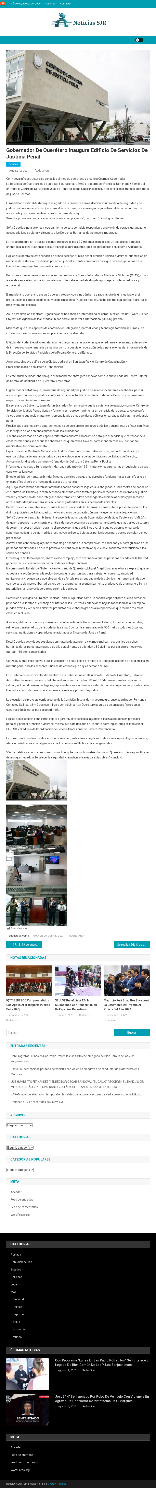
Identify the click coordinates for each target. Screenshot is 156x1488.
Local (14, 1284)
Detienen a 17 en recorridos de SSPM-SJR (38, 1102)
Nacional (18, 1299)
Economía (19, 1329)
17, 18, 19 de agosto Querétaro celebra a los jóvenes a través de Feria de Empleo (27, 944)
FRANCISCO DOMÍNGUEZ (48, 935)
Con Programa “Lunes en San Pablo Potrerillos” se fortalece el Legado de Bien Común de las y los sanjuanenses (72, 1058)
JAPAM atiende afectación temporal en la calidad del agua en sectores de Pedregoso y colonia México (76, 1094)
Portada (16, 1254)
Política (17, 1306)
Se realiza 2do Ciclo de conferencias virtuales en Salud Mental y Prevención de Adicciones (133, 944)
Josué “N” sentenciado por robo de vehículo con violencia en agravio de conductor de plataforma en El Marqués (75, 1071)
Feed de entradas (22, 1199)
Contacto (65, 3)
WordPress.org (20, 1214)
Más (13, 1292)
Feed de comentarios (24, 1207)
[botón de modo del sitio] (139, 40)
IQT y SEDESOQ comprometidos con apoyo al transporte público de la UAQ (28, 1005)
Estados (13, 164)
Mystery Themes (57, 1483)
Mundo (17, 1337)
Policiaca (16, 1277)
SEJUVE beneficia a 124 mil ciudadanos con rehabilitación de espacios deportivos (76, 1005)
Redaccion (42, 170)
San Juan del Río (21, 1262)
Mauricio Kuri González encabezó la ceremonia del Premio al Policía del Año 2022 (126, 1005)
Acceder (16, 1192)
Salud (16, 1321)
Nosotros (50, 3)
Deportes (19, 1314)
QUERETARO (76, 935)
